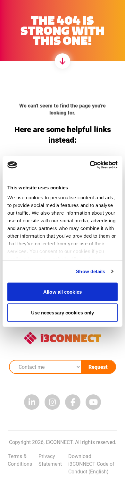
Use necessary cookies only (62, 312)
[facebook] (72, 402)
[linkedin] (31, 402)
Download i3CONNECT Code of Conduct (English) (91, 464)
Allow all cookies (62, 291)
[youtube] (93, 402)
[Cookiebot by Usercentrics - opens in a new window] (90, 165)
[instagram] (52, 402)
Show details (90, 271)
